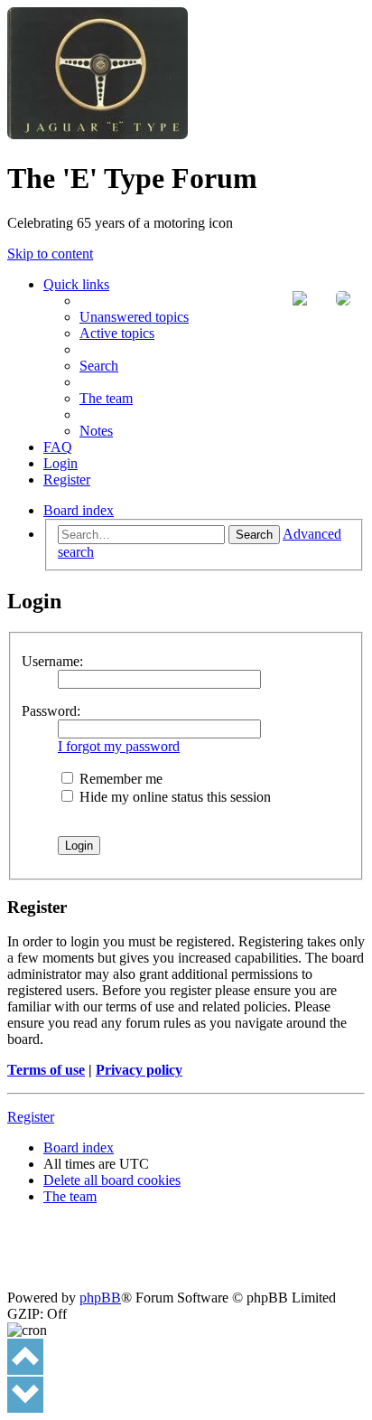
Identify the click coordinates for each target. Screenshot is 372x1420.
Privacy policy (139, 1069)
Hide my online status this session (173, 796)
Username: (52, 661)
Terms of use (46, 1069)
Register (30, 1116)
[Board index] (97, 134)
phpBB (100, 1297)
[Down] (25, 1395)
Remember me (119, 778)
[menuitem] (134, 316)
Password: (51, 711)
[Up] (25, 1357)
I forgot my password (119, 746)
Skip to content (50, 253)
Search (254, 534)
